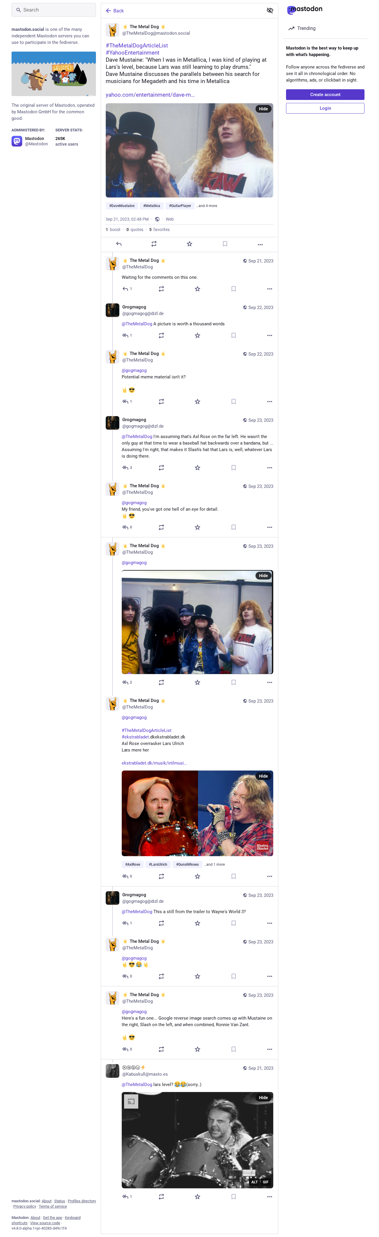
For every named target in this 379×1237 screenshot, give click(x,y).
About (47, 1201)
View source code (45, 1223)
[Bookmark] (225, 243)
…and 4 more (206, 206)
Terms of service (53, 1206)
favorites (159, 229)
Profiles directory (82, 1201)
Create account (325, 94)
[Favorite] (189, 243)
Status (59, 1201)
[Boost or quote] (154, 243)
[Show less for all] (270, 10)
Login (325, 108)
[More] (260, 244)
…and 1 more (214, 864)
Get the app (52, 1217)
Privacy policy (24, 1206)
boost (113, 229)
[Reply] (118, 243)
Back (118, 11)
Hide (263, 108)
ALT (254, 1182)
